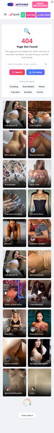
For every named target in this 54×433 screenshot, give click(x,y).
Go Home (37, 72)
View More (27, 415)
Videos (42, 86)
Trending (14, 86)
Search (18, 72)
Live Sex (30, 14)
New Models (28, 86)
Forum (40, 92)
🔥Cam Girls (43, 14)
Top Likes (15, 92)
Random (28, 92)
